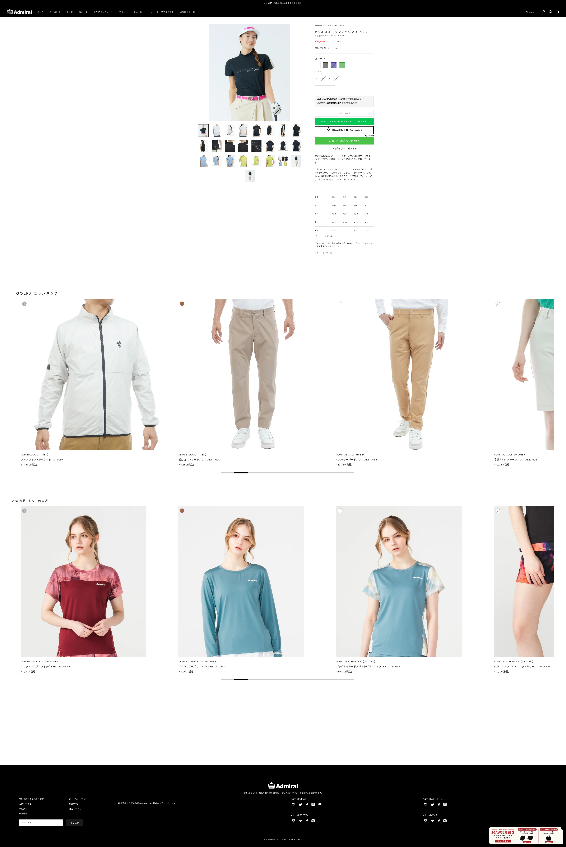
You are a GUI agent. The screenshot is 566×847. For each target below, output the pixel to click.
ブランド (123, 12)
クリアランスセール (103, 12)
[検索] (550, 11)
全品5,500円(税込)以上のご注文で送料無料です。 (340, 99)
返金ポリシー (75, 804)
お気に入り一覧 (187, 12)
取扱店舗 (23, 813)
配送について (75, 808)
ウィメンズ (55, 12)
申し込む (75, 823)
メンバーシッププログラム (161, 12)
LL (336, 78)
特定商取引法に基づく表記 (31, 799)
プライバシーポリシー (291, 793)
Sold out (344, 113)
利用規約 (341, 243)
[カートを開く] (557, 11)
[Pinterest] (331, 253)
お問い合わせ (25, 804)
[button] (227, 472)
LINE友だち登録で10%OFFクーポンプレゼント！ (344, 121)
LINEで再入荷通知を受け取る (344, 140)
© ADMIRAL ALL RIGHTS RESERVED (283, 839)
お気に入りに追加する (346, 148)
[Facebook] (323, 253)
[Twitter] (327, 253)
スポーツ (83, 12)
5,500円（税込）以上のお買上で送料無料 (282, 3)
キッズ (70, 12)
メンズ (40, 12)
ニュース (138, 12)
